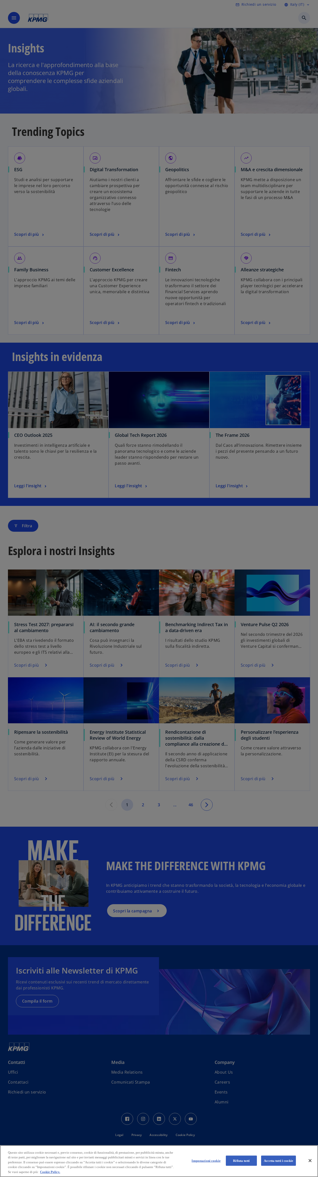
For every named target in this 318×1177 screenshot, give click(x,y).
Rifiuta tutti (241, 1161)
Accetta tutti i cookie (278, 1161)
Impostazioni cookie (206, 1161)
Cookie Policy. (50, 1172)
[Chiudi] (310, 1160)
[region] (159, 1161)
